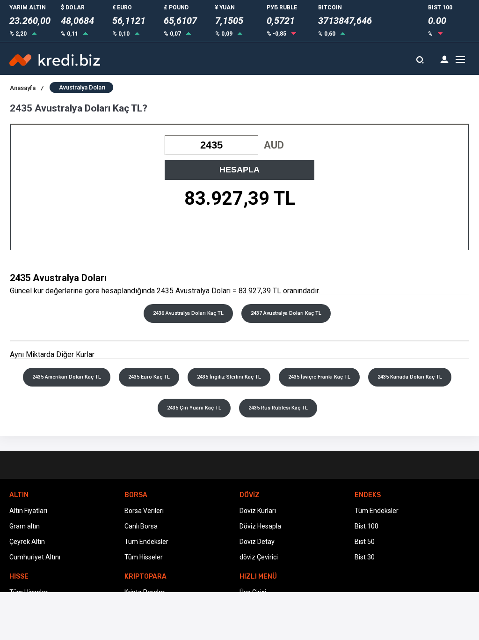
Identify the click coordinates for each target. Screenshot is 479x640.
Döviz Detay (257, 541)
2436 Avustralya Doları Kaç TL (188, 313)
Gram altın (24, 526)
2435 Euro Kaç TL (149, 377)
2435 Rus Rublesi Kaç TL (278, 408)
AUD (274, 145)
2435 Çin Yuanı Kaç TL (194, 408)
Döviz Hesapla (260, 526)
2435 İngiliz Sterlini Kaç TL (229, 377)
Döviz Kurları (258, 510)
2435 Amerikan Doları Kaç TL (66, 377)
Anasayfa (27, 88)
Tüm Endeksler (146, 541)
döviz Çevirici (259, 557)
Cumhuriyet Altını (34, 557)
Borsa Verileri (144, 510)
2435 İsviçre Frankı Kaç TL (319, 377)
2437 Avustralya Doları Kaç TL (286, 313)
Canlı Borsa (141, 526)
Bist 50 (365, 541)
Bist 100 (366, 526)
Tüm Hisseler (143, 557)
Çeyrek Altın (27, 541)
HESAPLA (239, 169)
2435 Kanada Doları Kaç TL (409, 377)
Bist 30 (365, 557)
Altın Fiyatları (28, 510)
